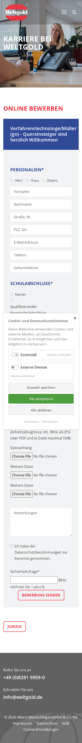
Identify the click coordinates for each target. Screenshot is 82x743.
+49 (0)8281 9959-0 (24, 677)
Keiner (20, 294)
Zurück (14, 626)
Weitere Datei (21, 466)
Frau (35, 180)
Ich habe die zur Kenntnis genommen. (41, 552)
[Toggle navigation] (64, 12)
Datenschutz (47, 723)
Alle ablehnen (41, 410)
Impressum (22, 723)
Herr (19, 180)
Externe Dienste (34, 367)
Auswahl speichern (41, 387)
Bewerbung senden (41, 595)
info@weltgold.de (22, 697)
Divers (52, 180)
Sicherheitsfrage (25, 571)
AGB (65, 723)
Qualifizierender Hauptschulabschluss (28, 309)
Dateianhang (21, 447)
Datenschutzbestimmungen (38, 552)
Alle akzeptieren (41, 399)
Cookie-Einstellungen (41, 729)
